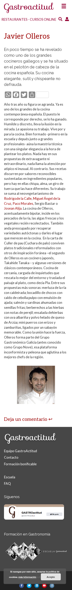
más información (27, 577)
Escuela (9, 477)
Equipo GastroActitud (20, 451)
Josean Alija (13, 208)
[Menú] (64, 4)
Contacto (11, 457)
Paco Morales (23, 203)
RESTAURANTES (14, 19)
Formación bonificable (20, 464)
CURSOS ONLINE (43, 19)
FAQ (7, 483)
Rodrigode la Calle (18, 198)
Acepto (51, 577)
